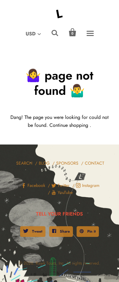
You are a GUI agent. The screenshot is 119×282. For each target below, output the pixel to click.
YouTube (65, 192)
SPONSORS (67, 163)
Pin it (91, 231)
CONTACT (94, 163)
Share (64, 231)
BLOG (44, 163)
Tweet (36, 231)
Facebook (36, 185)
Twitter (64, 185)
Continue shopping (68, 125)
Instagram (90, 185)
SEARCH (24, 163)
